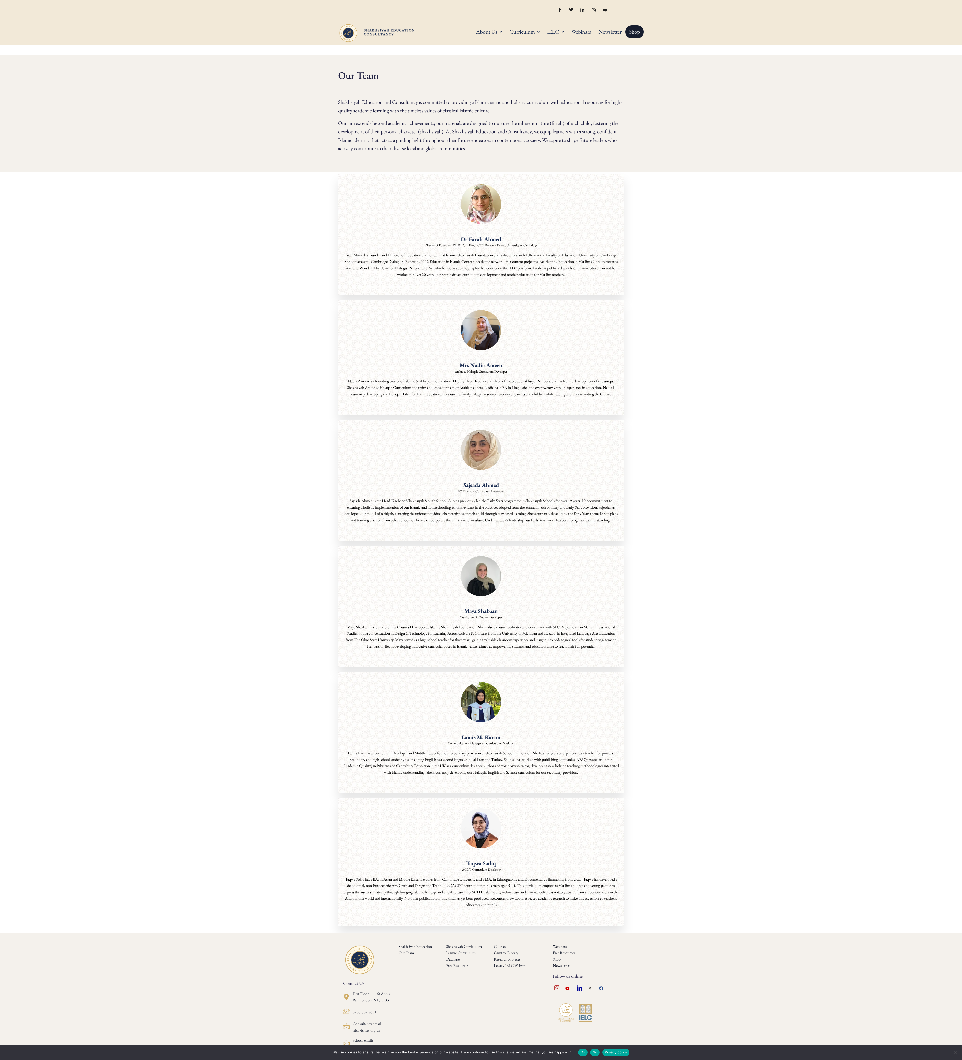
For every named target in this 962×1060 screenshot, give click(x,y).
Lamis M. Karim (481, 737)
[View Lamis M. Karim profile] (481, 730)
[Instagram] (592, 10)
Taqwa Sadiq (481, 863)
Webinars (581, 31)
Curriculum (522, 31)
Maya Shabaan (481, 611)
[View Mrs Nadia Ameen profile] (481, 358)
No (595, 1052)
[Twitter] (569, 10)
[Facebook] (558, 10)
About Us (486, 31)
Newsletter (610, 31)
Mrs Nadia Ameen (481, 365)
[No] (955, 1052)
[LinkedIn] (580, 10)
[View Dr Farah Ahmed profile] (481, 232)
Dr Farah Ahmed (481, 239)
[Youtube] (603, 10)
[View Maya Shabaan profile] (481, 604)
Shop (634, 31)
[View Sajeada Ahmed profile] (481, 478)
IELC (553, 31)
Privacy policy (616, 1052)
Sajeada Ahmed (481, 485)
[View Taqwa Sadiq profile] (481, 856)
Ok (583, 1052)
